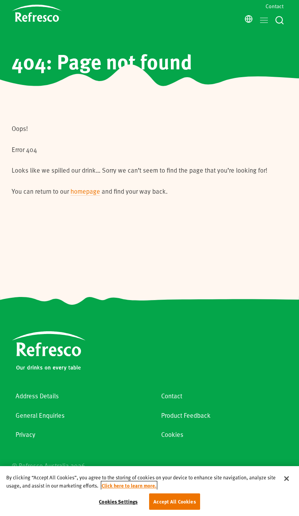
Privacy (25, 434)
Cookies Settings (118, 501)
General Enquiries (40, 415)
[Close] (286, 478)
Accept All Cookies (174, 501)
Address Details (37, 395)
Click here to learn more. (129, 485)
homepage (85, 191)
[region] (149, 491)
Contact (274, 6)
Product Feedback (186, 415)
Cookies (172, 434)
